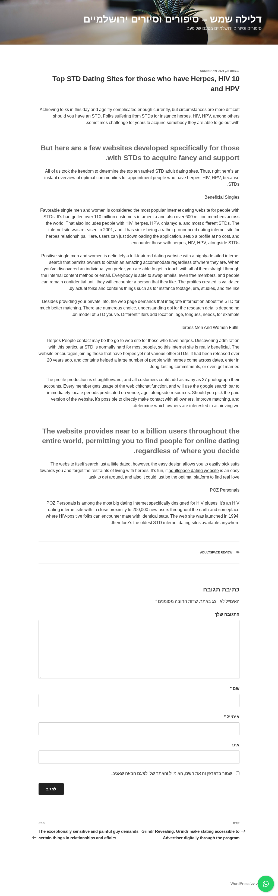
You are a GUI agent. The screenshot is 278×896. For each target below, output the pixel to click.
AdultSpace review (216, 552)
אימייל (231, 716)
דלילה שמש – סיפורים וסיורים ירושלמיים (172, 19)
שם (234, 688)
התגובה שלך (227, 614)
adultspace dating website (194, 470)
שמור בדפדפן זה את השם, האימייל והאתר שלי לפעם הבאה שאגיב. (171, 773)
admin (205, 70)
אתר (235, 745)
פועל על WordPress (246, 883)
